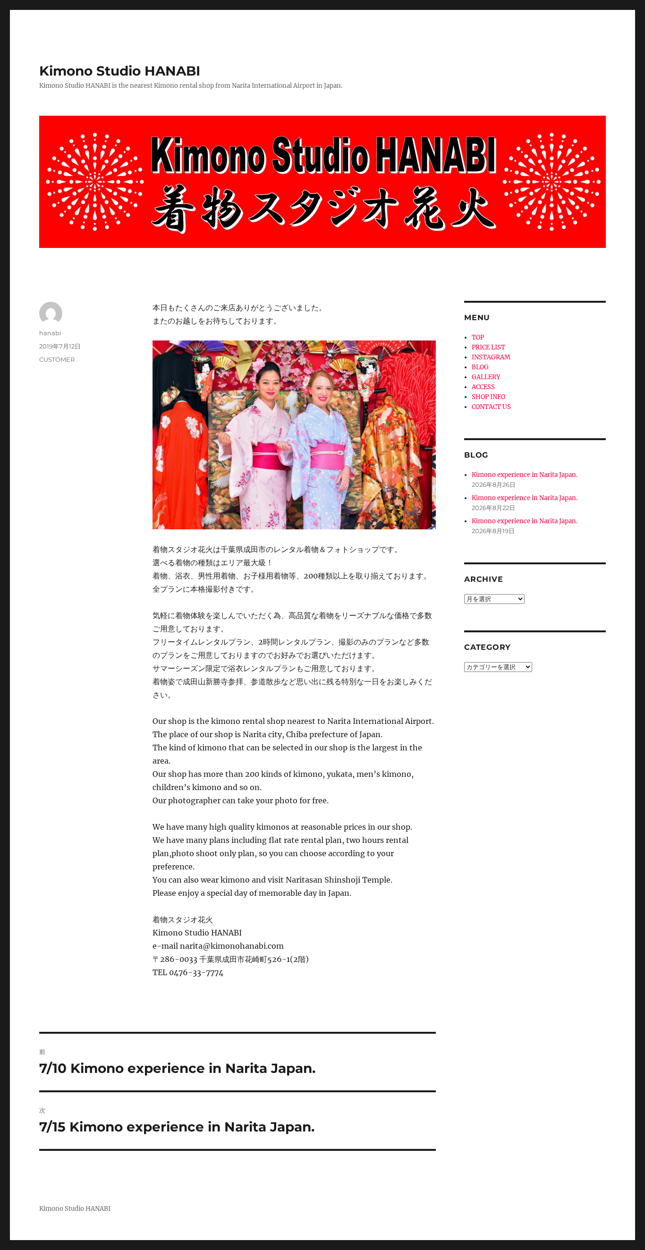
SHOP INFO (488, 397)
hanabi (50, 333)
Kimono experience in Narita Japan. (524, 475)
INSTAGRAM (491, 357)
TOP (478, 337)
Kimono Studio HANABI (119, 71)
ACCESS (483, 387)
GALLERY (486, 377)
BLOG (480, 367)
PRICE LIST (488, 347)
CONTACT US (491, 407)
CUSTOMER (57, 359)
